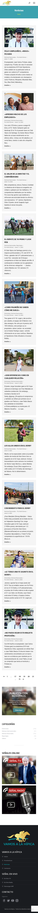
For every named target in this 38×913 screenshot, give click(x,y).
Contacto (7, 868)
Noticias (7, 864)
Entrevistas (7, 120)
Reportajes (19, 245)
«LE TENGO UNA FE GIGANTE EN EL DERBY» (18, 573)
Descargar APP (9, 886)
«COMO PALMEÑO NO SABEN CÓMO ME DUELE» (16, 309)
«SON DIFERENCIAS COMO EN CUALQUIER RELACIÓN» (16, 377)
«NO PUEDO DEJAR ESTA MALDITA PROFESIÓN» (18, 634)
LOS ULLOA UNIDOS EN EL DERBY (17, 445)
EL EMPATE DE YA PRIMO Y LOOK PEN (17, 241)
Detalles (6, 85)
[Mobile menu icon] (34, 3)
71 (19, 679)
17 (15, 676)
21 (33, 676)
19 (24, 676)
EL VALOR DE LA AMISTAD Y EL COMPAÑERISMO (16, 175)
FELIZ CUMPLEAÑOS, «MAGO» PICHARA (16, 52)
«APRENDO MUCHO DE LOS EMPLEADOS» (15, 116)
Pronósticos (8, 860)
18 (20, 676)
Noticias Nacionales (10, 57)
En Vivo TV (7, 878)
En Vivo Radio (8, 882)
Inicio (6, 856)
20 (29, 676)
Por (21, 57)
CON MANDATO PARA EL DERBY (17, 508)
